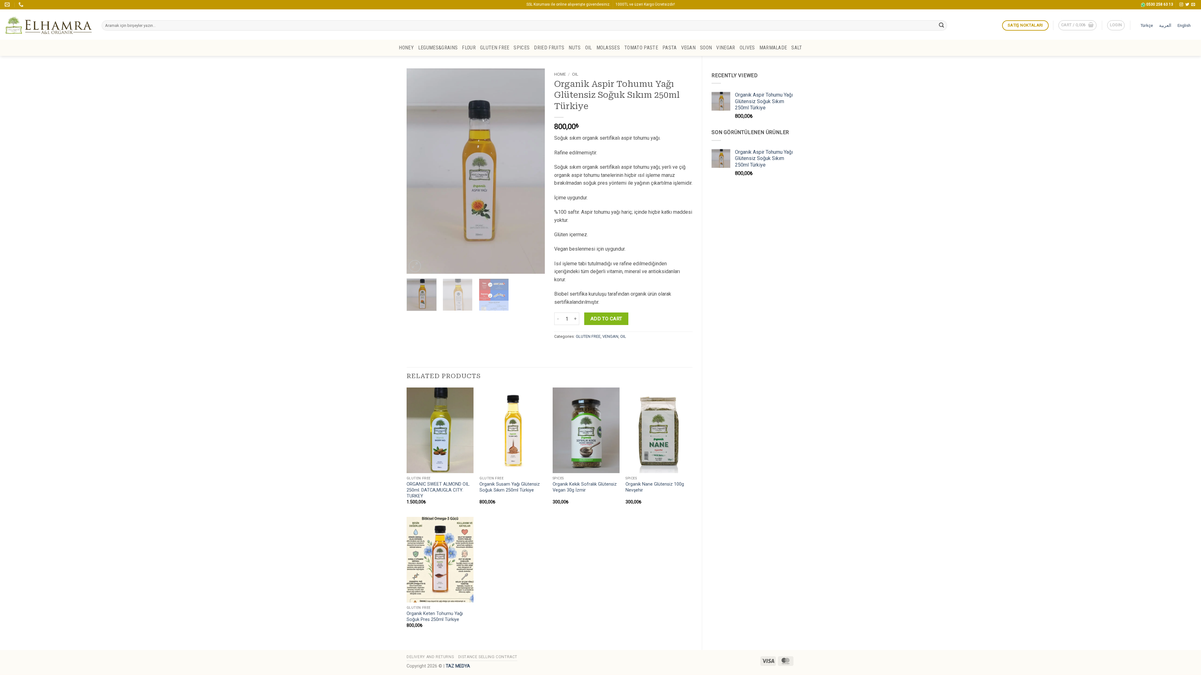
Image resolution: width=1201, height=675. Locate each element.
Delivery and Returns (430, 657)
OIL (588, 48)
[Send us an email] (1193, 4)
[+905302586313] (21, 4)
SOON (706, 48)
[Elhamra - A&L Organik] (48, 24)
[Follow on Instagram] (1181, 4)
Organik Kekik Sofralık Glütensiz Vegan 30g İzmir (585, 487)
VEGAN (688, 48)
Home (560, 74)
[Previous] (417, 171)
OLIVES (747, 48)
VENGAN (610, 336)
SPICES (522, 48)
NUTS (574, 48)
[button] (1077, 25)
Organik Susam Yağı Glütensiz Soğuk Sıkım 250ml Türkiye (509, 487)
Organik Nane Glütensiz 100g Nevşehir (655, 487)
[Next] (534, 171)
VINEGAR (725, 48)
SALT (796, 48)
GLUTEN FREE (494, 48)
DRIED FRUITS (549, 48)
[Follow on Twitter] (1187, 4)
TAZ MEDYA (458, 666)
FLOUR (469, 48)
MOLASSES (608, 48)
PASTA (669, 48)
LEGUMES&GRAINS (438, 48)
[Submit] (941, 25)
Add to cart (606, 319)
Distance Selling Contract (487, 657)
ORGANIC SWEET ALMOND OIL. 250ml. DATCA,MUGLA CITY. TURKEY (438, 490)
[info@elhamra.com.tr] (8, 4)
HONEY (406, 48)
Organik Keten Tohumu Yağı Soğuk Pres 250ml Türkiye (435, 616)
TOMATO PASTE (641, 48)
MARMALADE (773, 48)
